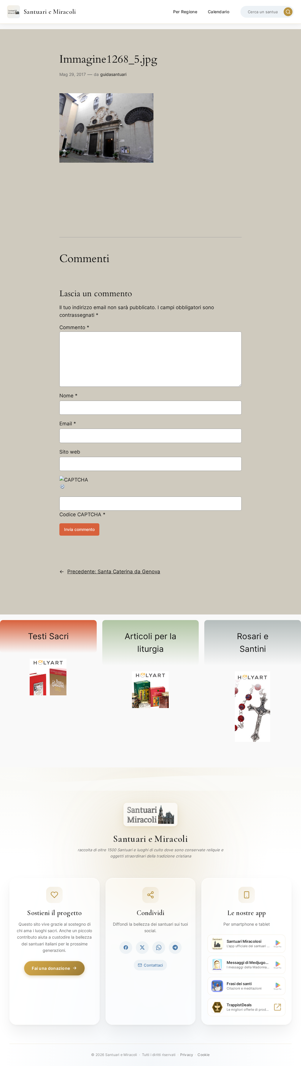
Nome (68, 396)
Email (67, 424)
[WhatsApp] (158, 947)
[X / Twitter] (142, 947)
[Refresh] (62, 488)
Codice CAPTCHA (80, 514)
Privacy (186, 1054)
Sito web (69, 452)
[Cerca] (288, 11)
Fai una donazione (51, 968)
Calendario (218, 11)
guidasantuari (113, 74)
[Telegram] (175, 947)
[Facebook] (125, 947)
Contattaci (153, 965)
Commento (74, 327)
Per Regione (185, 11)
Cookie (204, 1054)
